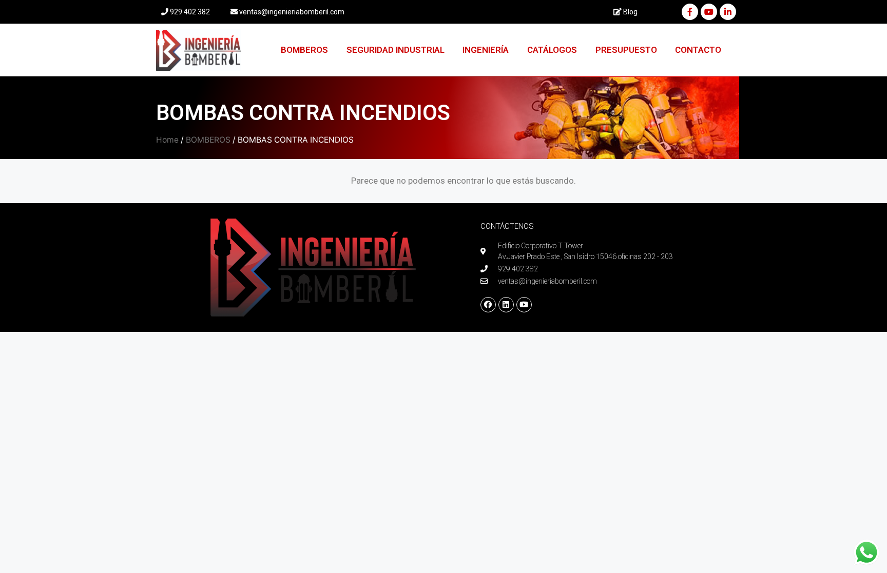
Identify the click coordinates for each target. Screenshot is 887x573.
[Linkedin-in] (728, 12)
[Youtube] (709, 12)
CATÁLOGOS (552, 50)
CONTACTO (698, 50)
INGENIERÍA (485, 50)
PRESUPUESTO (626, 50)
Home (167, 140)
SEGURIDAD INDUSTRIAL (395, 50)
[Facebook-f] (690, 12)
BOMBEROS (304, 50)
